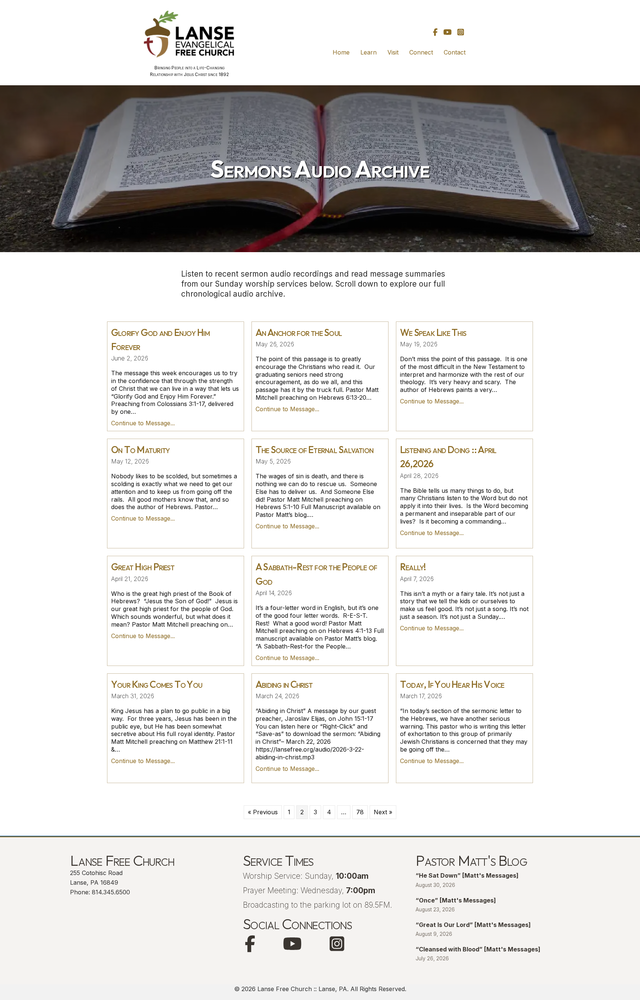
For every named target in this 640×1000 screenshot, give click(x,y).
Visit (393, 52)
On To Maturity (140, 449)
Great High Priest (142, 567)
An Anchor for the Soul (299, 332)
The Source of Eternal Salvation (314, 449)
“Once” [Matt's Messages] (456, 900)
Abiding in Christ (284, 684)
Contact (455, 52)
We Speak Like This (433, 332)
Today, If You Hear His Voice (452, 684)
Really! (413, 567)
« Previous (263, 812)
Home (341, 52)
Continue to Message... (143, 423)
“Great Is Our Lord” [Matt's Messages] (473, 924)
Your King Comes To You (156, 684)
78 (360, 812)
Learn (368, 52)
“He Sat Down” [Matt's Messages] (467, 875)
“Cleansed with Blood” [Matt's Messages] (478, 949)
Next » (383, 812)
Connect (421, 52)
